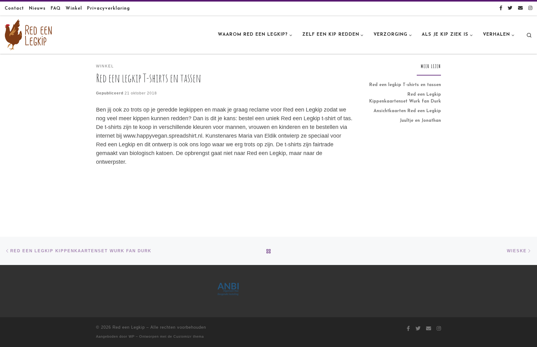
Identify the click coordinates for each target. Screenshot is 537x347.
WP (132, 336)
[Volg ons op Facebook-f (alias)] (500, 8)
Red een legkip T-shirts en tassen (405, 85)
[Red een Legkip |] (28, 34)
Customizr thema (188, 336)
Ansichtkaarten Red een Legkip (407, 111)
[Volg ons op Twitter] (510, 8)
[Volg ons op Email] (520, 8)
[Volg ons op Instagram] (530, 8)
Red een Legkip (128, 327)
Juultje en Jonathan (420, 120)
